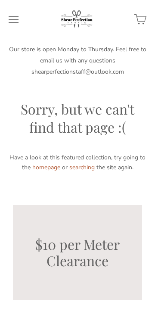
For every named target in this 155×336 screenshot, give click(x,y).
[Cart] (140, 19)
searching (82, 167)
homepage (46, 167)
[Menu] (13, 19)
